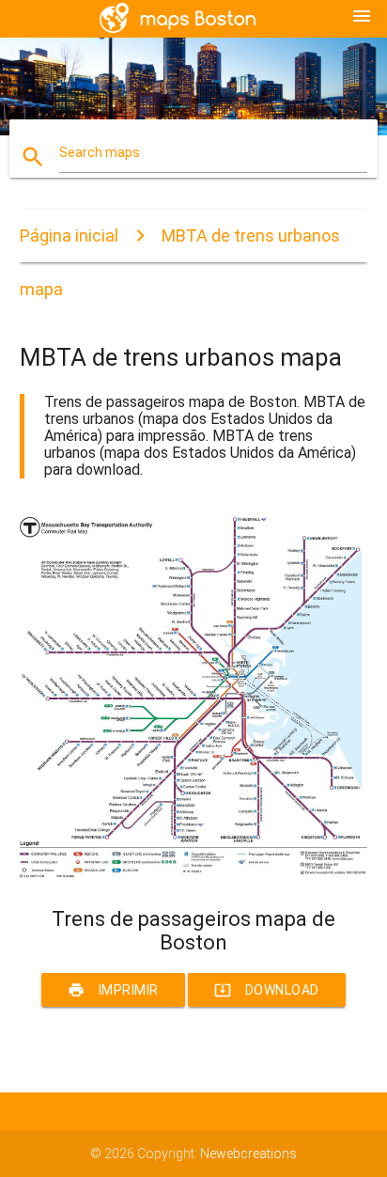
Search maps (99, 152)
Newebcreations (248, 1153)
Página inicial (69, 235)
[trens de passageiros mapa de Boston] (194, 874)
